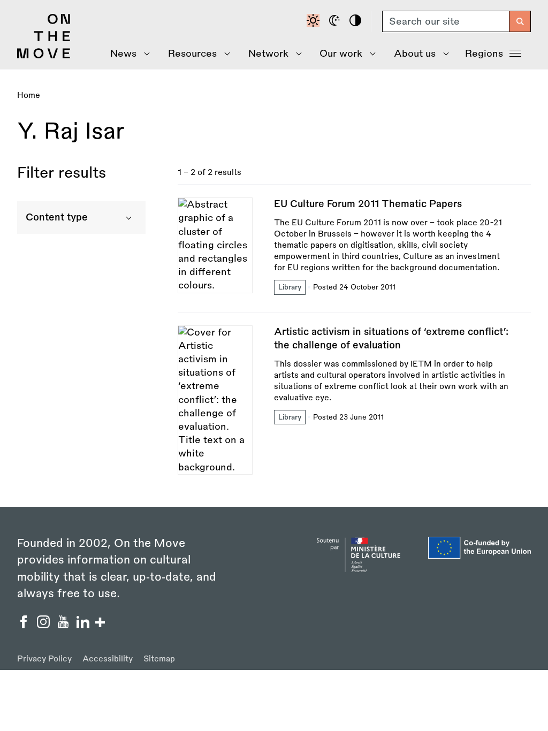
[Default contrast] (314, 21)
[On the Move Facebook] (25, 625)
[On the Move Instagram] (44, 625)
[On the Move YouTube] (64, 625)
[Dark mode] (336, 21)
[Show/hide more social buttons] (100, 623)
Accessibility (107, 659)
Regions (484, 53)
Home (28, 96)
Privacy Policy (44, 659)
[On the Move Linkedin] (84, 625)
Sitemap (159, 659)
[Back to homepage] (44, 55)
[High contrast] (357, 21)
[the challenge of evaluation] (354, 400)
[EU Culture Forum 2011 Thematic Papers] (354, 254)
